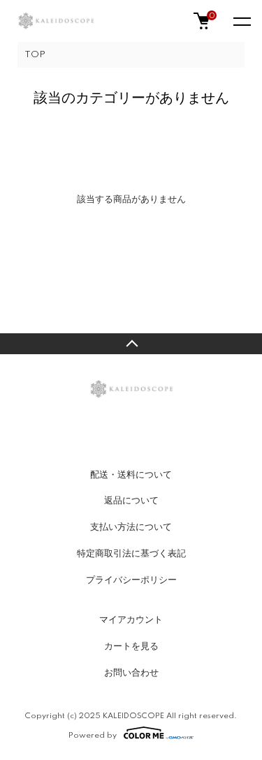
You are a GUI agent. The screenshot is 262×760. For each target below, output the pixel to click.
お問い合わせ (131, 673)
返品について (131, 501)
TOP (34, 54)
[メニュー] (241, 21)
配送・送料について (131, 475)
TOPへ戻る (131, 343)
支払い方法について (131, 527)
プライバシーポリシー (131, 580)
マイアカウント (131, 620)
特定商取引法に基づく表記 (131, 553)
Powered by (92, 735)
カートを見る (131, 646)
